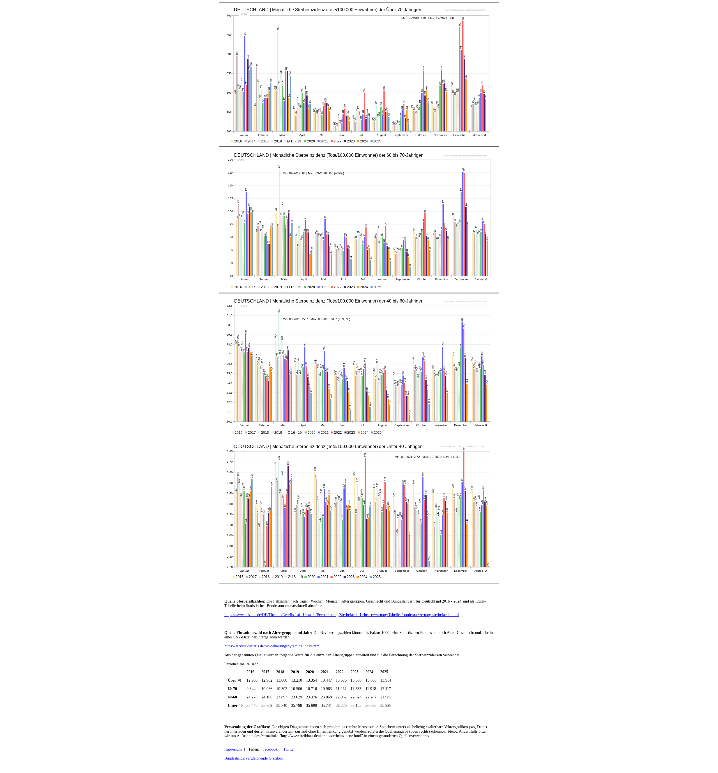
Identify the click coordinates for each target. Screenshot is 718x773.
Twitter (289, 749)
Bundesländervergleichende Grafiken (253, 758)
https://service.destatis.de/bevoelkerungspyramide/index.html (272, 646)
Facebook (270, 749)
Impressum (233, 749)
